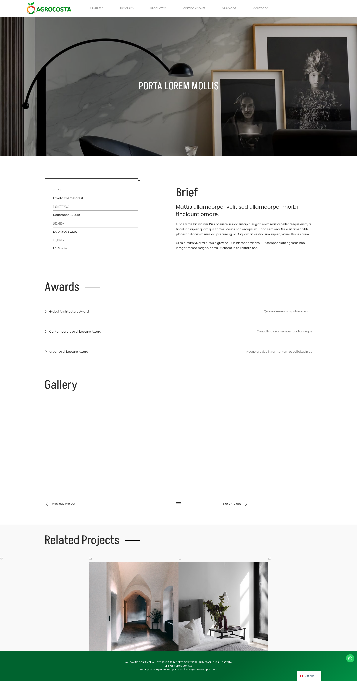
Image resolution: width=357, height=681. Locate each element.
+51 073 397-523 (183, 665)
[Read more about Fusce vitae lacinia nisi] (44, 606)
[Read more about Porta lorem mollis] (133, 606)
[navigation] (309, 676)
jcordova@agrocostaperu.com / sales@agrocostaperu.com (182, 669)
